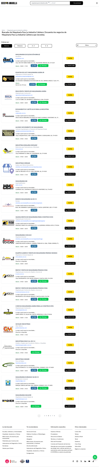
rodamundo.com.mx (21, 113)
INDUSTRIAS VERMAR (23, 163)
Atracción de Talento (56, 436)
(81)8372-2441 (71, 192)
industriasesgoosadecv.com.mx (23, 345)
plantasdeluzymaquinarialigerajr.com (25, 76)
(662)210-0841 (71, 102)
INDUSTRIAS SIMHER (22, 359)
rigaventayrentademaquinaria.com (24, 95)
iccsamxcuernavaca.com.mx (22, 292)
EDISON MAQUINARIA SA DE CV (26, 199)
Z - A (46, 45)
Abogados (29, 439)
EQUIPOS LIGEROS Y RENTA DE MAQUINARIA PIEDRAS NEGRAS (36, 253)
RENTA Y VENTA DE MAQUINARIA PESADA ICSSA (31, 270)
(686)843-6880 (71, 65)
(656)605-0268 (71, 334)
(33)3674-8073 (71, 138)
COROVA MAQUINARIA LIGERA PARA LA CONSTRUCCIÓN (35, 306)
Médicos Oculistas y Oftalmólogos (36, 434)
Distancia (20, 45)
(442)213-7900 (71, 210)
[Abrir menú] (97, 3)
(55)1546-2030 (71, 352)
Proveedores (54, 434)
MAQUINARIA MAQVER (23, 395)
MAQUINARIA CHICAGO (24, 235)
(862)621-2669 (71, 263)
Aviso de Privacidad (56, 441)
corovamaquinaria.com (21, 310)
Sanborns (77, 441)
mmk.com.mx (19, 185)
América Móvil (79, 436)
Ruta (35, 65)
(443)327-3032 (71, 228)
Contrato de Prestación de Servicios (60, 444)
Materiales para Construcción (10, 441)
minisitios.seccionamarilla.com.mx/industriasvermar (29, 167)
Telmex (77, 434)
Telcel (76, 439)
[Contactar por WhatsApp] (95, 457)
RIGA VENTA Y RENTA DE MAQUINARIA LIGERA (31, 91)
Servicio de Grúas (31, 431)
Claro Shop (78, 444)
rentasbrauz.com (20, 58)
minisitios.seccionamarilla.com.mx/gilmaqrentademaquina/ (30, 221)
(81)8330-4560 (71, 120)
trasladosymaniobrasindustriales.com (25, 131)
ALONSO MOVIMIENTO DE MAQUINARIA (29, 127)
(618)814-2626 (71, 370)
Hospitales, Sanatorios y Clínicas (11, 434)
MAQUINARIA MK (21, 181)
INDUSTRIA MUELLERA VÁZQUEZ (26, 145)
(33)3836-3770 (71, 174)
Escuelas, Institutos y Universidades (12, 431)
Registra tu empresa (80, 449)
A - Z (33, 45)
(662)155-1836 (71, 317)
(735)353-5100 (71, 281)
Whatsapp (44, 65)
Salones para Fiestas (7, 448)
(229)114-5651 (71, 406)
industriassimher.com (21, 363)
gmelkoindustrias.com (21, 328)
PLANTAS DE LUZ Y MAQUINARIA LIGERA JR (30, 72)
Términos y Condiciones (57, 439)
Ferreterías (5, 446)
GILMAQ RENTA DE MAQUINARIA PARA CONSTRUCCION (34, 217)
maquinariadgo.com (20, 381)
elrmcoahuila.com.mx (21, 257)
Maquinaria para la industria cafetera (17, 30)
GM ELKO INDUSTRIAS (23, 324)
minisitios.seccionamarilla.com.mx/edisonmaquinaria (29, 203)
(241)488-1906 (71, 84)
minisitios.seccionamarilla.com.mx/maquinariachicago (29, 239)
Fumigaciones (30, 453)
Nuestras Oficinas (55, 431)
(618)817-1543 (71, 388)
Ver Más (70, 58)
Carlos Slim (78, 431)
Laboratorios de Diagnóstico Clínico (12, 443)
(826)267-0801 (71, 246)
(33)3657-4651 (71, 156)
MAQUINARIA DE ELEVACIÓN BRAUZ (28, 54)
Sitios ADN (78, 446)
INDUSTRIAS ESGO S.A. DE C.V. (25, 341)
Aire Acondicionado (32, 446)
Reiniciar (6, 45)
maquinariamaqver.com (21, 399)
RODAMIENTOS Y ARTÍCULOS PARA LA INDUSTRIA (32, 109)
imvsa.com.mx (19, 149)
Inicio (3, 30)
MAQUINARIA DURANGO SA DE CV (27, 377)
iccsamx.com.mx (20, 274)
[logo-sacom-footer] (17, 461)
